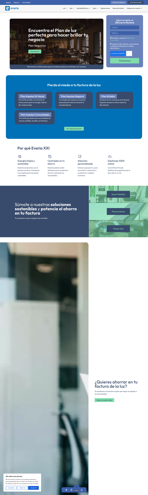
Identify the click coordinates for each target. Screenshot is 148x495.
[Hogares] (66, 490)
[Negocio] (76, 487)
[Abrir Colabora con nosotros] (141, 8)
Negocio (77, 490)
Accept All (33, 488)
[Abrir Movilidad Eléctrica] (89, 8)
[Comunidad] (71, 490)
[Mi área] (81, 490)
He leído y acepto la (122, 39)
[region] (22, 483)
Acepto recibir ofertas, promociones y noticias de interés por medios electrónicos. (124, 46)
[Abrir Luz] (66, 8)
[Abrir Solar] (97, 8)
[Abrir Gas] (73, 8)
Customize (11, 488)
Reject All (22, 488)
